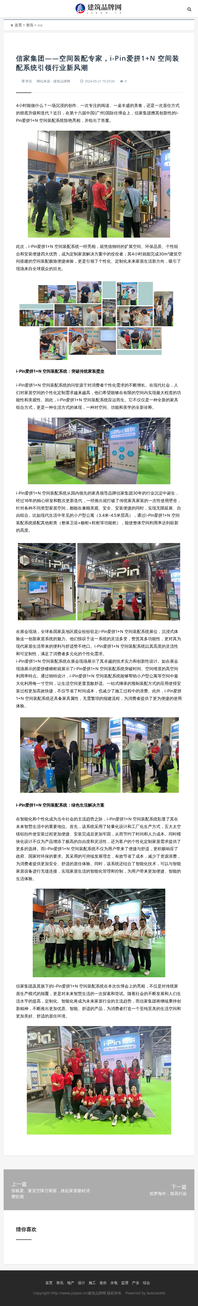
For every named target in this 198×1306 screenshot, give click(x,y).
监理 (124, 1282)
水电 (114, 1282)
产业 (135, 1282)
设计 (81, 1282)
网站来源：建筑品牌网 (53, 81)
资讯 (29, 24)
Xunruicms (156, 1293)
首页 (18, 24)
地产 (70, 1282)
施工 (92, 1282)
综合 (146, 1282)
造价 (103, 1282)
